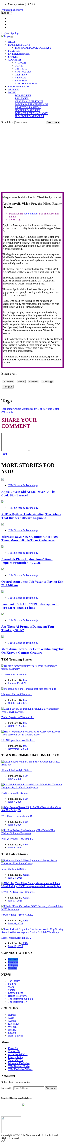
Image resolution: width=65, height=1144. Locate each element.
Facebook (8, 381)
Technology (7, 408)
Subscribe (51, 1088)
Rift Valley (13, 1023)
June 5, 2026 (15, 778)
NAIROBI (20, 62)
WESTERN (21, 74)
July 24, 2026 (15, 877)
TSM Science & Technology (23, 485)
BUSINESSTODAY (19, 44)
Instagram (13, 965)
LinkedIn (33, 381)
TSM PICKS (21, 98)
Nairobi (12, 1014)
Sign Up (14, 33)
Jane (25, 680)
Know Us (13, 1048)
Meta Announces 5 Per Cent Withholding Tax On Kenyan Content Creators (32, 650)
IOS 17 (9, 411)
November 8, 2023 (18, 748)
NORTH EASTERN (26, 83)
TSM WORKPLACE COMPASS (33, 47)
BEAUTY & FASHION (28, 107)
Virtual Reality (29, 408)
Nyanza (12, 1029)
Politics (12, 983)
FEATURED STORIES (27, 110)
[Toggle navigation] (11, 36)
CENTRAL (21, 68)
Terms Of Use (15, 1060)
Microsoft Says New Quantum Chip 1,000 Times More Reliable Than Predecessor (29, 538)
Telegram (8, 386)
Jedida (27, 213)
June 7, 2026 (15, 801)
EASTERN (21, 80)
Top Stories (14, 980)
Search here (7, 122)
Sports (11, 989)
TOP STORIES (23, 95)
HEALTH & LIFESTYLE (29, 101)
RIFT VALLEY (23, 71)
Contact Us (14, 1051)
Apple (17, 408)
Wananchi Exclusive (12, 9)
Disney (42, 408)
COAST (19, 65)
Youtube (12, 968)
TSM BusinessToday (19, 1066)
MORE (12, 92)
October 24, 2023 (17, 703)
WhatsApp (47, 381)
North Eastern (15, 1035)
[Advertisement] (32, 158)
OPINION (13, 89)
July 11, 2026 (15, 900)
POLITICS (14, 50)
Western (12, 1026)
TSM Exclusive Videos (20, 1069)
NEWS (12, 41)
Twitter (21, 381)
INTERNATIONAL (19, 86)
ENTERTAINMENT (19, 53)
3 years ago (15, 219)
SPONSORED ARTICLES (29, 116)
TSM (25, 775)
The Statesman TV (18, 1001)
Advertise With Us (18, 1054)
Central (12, 1020)
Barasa (35, 213)
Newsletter (7, 1088)
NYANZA (20, 77)
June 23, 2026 (15, 923)
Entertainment (15, 992)
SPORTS (13, 56)
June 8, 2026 (15, 824)
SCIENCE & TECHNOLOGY (31, 113)
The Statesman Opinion (20, 998)
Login (4, 33)
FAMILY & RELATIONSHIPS (31, 104)
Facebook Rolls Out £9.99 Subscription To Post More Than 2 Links (30, 605)
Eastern (12, 1032)
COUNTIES (15, 59)
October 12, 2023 (17, 726)
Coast (11, 1017)
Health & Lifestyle (18, 995)
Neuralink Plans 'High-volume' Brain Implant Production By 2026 (26, 560)
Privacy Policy (15, 1057)
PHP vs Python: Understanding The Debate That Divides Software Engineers (31, 516)
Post (4, 453)
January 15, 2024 (17, 683)
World (11, 986)
